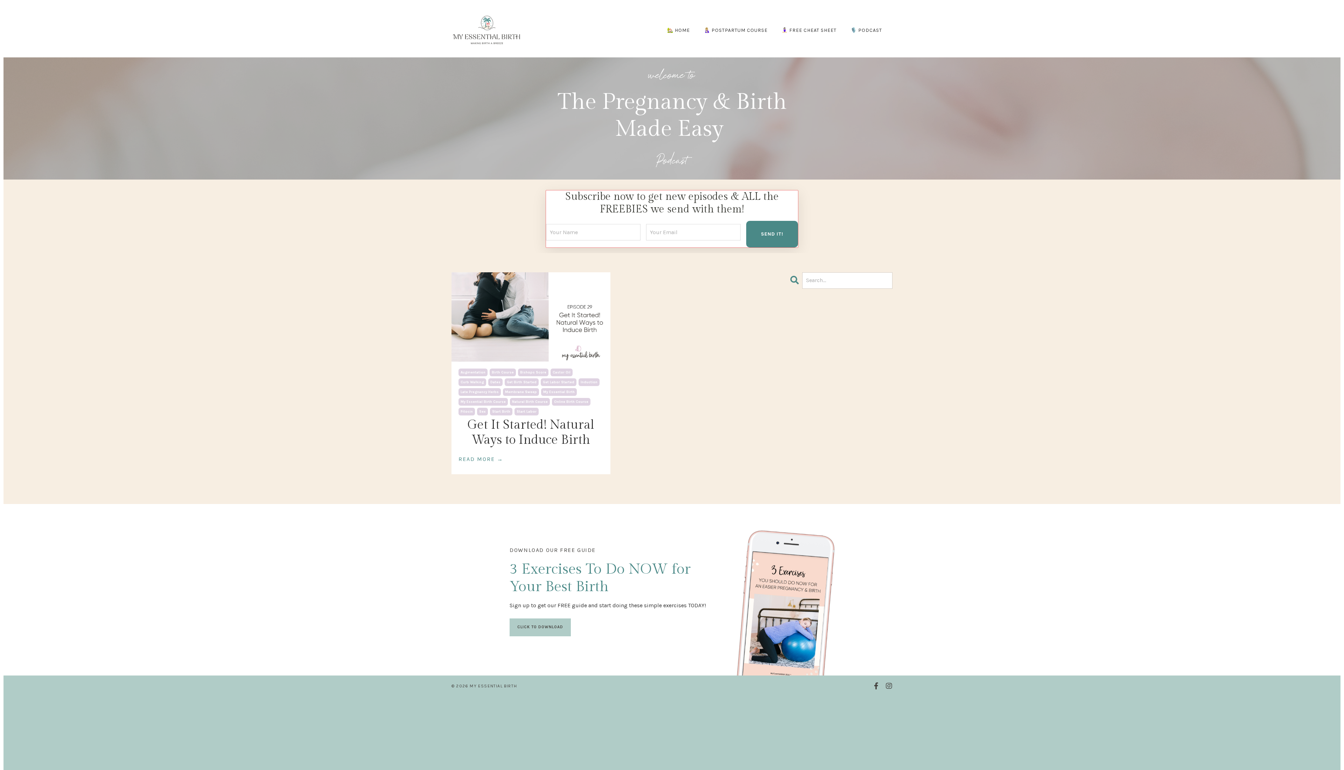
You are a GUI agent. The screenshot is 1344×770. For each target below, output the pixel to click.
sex (482, 412)
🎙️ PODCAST (866, 30)
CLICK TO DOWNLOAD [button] (540, 627)
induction (589, 382)
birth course (503, 372)
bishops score (533, 372)
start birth (501, 412)
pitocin (467, 412)
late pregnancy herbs (480, 392)
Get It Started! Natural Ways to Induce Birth (530, 432)
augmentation (473, 372)
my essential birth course (483, 402)
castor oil (561, 372)
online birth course (571, 402)
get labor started (558, 382)
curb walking (472, 382)
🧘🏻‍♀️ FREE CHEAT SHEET (809, 30)
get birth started (522, 382)
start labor (527, 412)
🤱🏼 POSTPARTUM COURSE (736, 30)
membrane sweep (521, 392)
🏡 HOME (678, 30)
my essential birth (559, 392)
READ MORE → (480, 459)
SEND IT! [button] (772, 234)
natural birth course (530, 402)
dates (495, 382)
